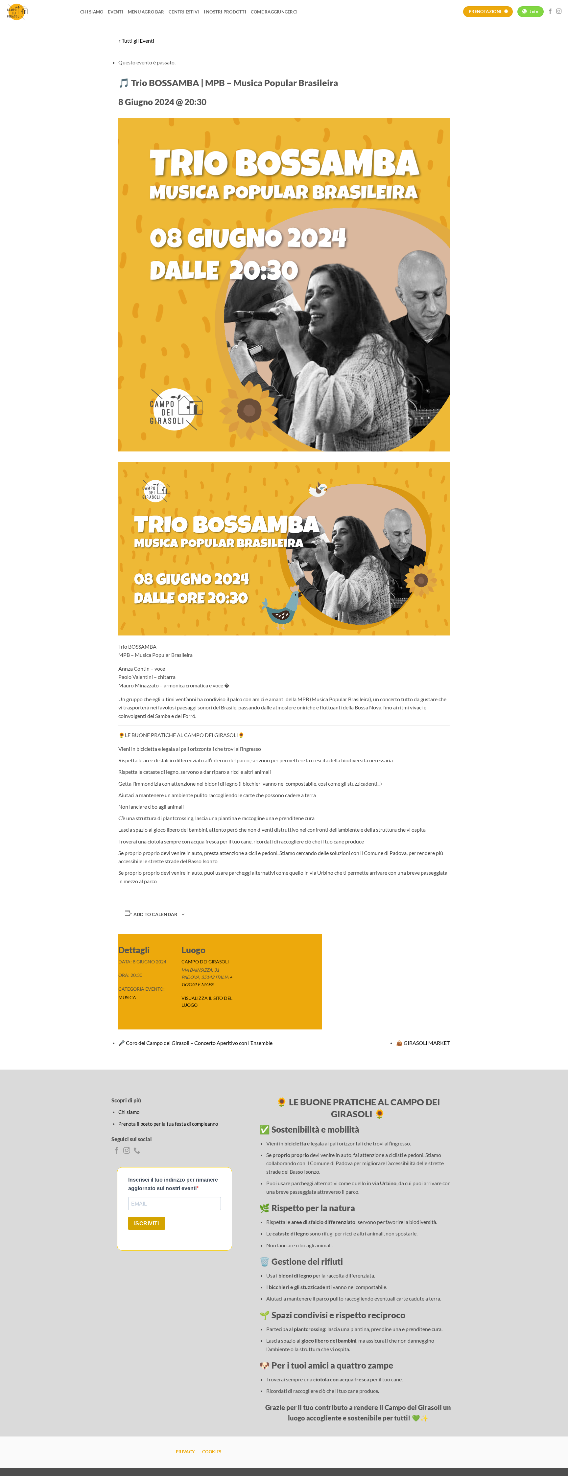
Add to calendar (155, 914)
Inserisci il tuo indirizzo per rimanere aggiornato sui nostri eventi (173, 1184)
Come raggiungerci (274, 11)
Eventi (115, 11)
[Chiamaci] (136, 1151)
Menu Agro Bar (146, 11)
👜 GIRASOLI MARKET (423, 1043)
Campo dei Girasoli (205, 961)
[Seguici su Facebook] (550, 11)
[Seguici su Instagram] (558, 11)
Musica (127, 997)
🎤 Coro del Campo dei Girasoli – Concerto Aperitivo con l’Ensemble (195, 1043)
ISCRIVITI (146, 1223)
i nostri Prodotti (225, 11)
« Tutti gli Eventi (136, 40)
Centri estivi (184, 11)
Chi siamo (91, 11)
